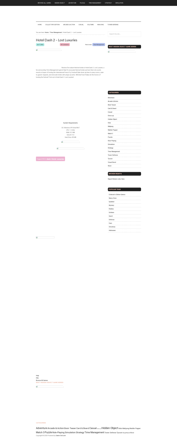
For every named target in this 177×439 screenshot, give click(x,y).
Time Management (98, 44)
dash (49, 159)
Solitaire (111, 212)
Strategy (110, 148)
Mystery (111, 205)
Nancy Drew (113, 198)
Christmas (112, 227)
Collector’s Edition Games (117, 194)
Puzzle (110, 137)
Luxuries (60, 159)
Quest (111, 216)
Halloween (112, 230)
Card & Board (112, 108)
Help (37, 375)
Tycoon (110, 159)
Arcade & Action (113, 101)
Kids (109, 123)
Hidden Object (112, 119)
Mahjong (110, 126)
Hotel (53, 159)
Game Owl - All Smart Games (53, 14)
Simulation (111, 144)
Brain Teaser (112, 105)
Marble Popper (113, 130)
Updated (111, 202)
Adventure (111, 98)
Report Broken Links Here (116, 179)
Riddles (111, 209)
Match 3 (110, 133)
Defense (111, 220)
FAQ (37, 378)
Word (109, 166)
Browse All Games (42, 380)
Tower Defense (113, 155)
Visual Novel (112, 162)
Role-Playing (112, 141)
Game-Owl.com (61, 435)
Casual (110, 112)
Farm (110, 223)
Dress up (111, 116)
